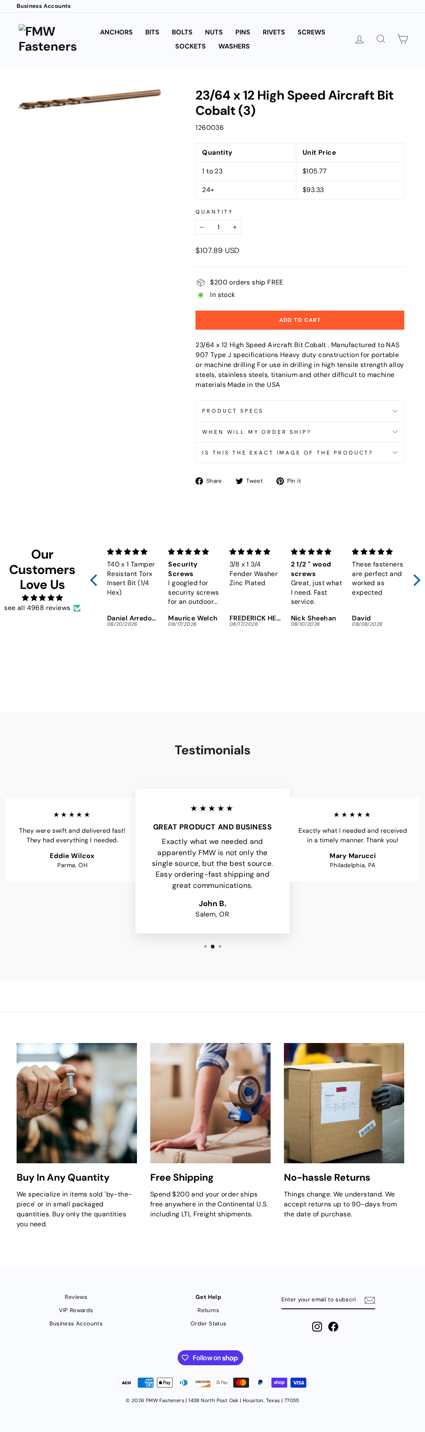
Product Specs (233, 410)
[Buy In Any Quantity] (77, 1103)
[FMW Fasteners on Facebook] (333, 1327)
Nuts (214, 32)
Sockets (190, 46)
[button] (96, 580)
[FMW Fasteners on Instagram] (317, 1327)
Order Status (209, 1323)
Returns (208, 1310)
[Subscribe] (369, 1300)
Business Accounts (44, 6)
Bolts (182, 32)
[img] (42, 598)
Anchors (116, 32)
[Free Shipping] (210, 1103)
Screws (311, 32)
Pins (242, 32)
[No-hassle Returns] (344, 1103)
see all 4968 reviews (37, 607)
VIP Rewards (76, 1310)
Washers (234, 46)
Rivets (274, 32)
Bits (152, 32)
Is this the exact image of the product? (288, 452)
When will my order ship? (256, 431)
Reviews (76, 1297)
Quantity (214, 211)
